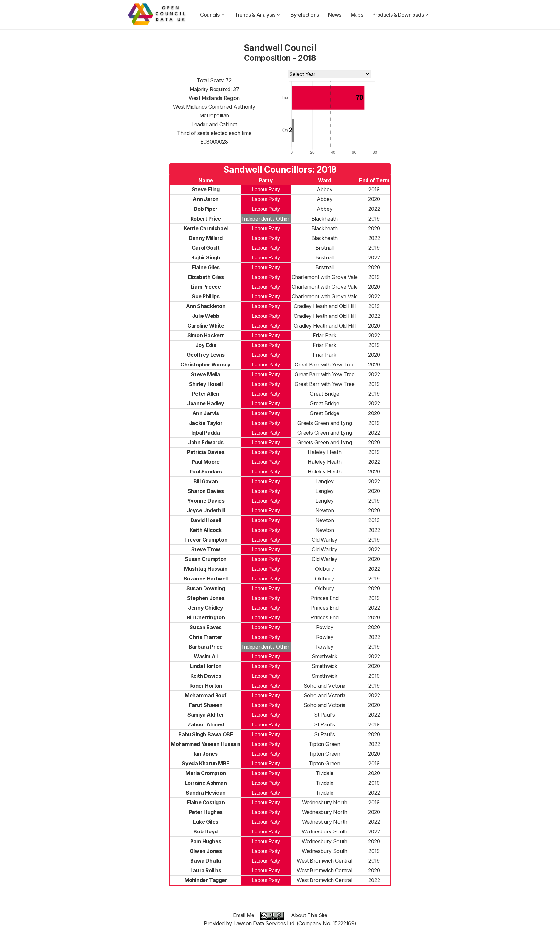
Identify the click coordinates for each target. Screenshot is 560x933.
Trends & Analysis (255, 14)
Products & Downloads (398, 14)
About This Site (309, 915)
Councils (209, 14)
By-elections (304, 14)
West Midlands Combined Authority (214, 106)
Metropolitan (214, 115)
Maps (357, 14)
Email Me (243, 915)
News (334, 14)
